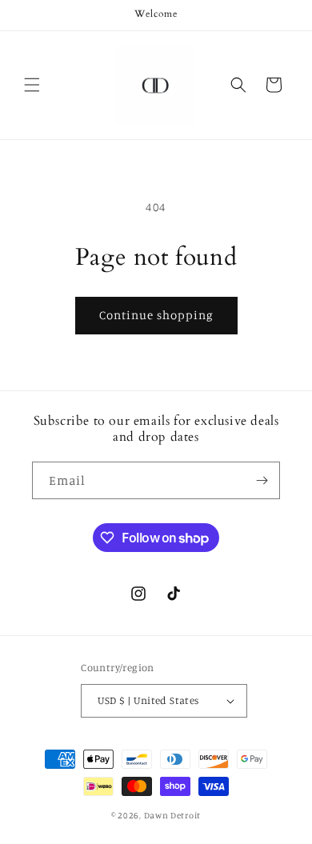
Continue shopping (156, 314)
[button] (32, 84)
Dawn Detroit (172, 815)
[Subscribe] (261, 480)
